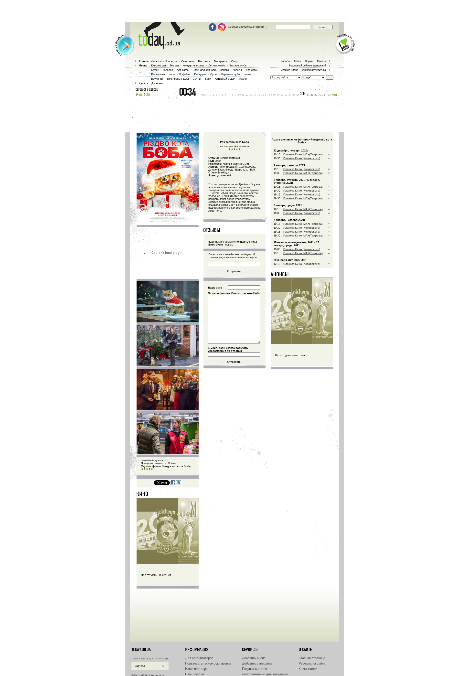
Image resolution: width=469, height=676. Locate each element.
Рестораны (158, 74)
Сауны (197, 78)
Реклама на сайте (312, 663)
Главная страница (312, 658)
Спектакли (187, 61)
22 (286, 94)
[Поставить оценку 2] (145, 469)
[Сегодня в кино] (142, 495)
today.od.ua (141, 649)
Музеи (155, 69)
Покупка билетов (254, 669)
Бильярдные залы (178, 78)
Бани (208, 78)
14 (254, 94)
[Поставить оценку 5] (152, 469)
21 (282, 94)
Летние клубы (216, 65)
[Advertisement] (234, 11)
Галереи (168, 69)
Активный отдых (225, 78)
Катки (247, 74)
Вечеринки (220, 61)
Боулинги (157, 78)
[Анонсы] (280, 275)
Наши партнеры (196, 669)
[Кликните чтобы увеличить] (168, 321)
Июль (204, 94)
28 (311, 94)
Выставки (204, 61)
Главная (285, 61)
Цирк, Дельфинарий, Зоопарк (210, 69)
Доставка (157, 83)
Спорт (235, 61)
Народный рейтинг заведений (307, 65)
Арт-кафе (183, 69)
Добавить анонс (254, 658)
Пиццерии (200, 74)
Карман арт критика (313, 69)
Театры (174, 65)
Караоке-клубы (230, 74)
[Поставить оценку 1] (142, 469)
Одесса (140, 666)
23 (289, 94)
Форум (309, 61)
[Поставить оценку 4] (149, 469)
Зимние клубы (238, 65)
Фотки (297, 61)
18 (270, 94)
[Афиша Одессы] (158, 47)
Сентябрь (333, 94)
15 (258, 94)
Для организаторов (199, 658)
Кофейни (184, 74)
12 (246, 94)
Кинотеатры (158, 65)
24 (293, 94)
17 (266, 94)
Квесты (237, 69)
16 (262, 94)
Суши (213, 74)
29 (315, 94)
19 (274, 94)
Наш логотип (194, 674)
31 (323, 94)
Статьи (321, 61)
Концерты (171, 61)
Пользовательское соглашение (208, 663)
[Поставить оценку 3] (147, 469)
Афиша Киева (289, 69)
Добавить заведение (257, 663)
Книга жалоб (308, 669)
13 (250, 94)
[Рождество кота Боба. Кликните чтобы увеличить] (168, 223)
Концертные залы (193, 65)
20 (278, 94)
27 (308, 94)
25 (297, 94)
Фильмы (156, 61)
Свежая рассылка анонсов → (247, 26)
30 (319, 94)
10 (239, 94)
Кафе (172, 74)
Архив (243, 78)
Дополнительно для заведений (265, 674)
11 (243, 94)
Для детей (252, 69)
